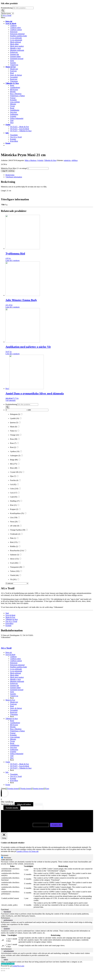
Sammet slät (14, 686)
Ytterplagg (14, 714)
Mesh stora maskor (17, 677)
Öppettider (14, 774)
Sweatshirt (14, 710)
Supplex (13, 694)
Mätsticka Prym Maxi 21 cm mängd (14, 168)
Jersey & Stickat (16, 708)
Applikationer (15, 723)
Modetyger (14, 702)
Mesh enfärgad (15, 673)
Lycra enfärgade (16, 669)
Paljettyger (14, 683)
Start (7, 613)
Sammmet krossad (16, 690)
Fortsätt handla (12, 807)
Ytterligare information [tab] (14, 177)
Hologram (13, 663)
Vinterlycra (14, 696)
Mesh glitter (14, 675)
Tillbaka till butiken (24, 804)
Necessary (7, 858)
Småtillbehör (14, 745)
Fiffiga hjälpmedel (16, 754)
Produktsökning (6, 8)
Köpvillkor (9, 623)
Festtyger (13, 704)
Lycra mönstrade (16, 671)
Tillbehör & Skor (50, 160)
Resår (12, 743)
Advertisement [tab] (6, 949)
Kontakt (8, 626)
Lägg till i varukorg (8, 171)
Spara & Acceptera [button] (8, 964)
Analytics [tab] (4, 926)
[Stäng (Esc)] (9, 968)
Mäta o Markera (30, 160)
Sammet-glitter (15, 688)
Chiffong (13, 657)
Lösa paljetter (15, 737)
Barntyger (13, 712)
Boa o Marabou (15, 729)
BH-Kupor (14, 725)
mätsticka (67, 160)
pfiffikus (75, 160)
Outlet (8, 762)
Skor (12, 758)
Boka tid (9, 652)
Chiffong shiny (15, 659)
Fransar (12, 733)
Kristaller (13, 735)
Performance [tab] (5, 918)
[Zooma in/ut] (2, 968)
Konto (8, 785)
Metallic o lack (15, 679)
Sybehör (40, 160)
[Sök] (3, 10)
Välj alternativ (11, 400)
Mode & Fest (10, 617)
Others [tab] (3, 957)
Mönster (13, 739)
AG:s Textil (6, 648)
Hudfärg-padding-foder (18, 667)
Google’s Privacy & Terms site (27, 851)
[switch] (2, 911)
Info (7, 772)
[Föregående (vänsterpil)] (2, 970)
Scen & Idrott (10, 615)
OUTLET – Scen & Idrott (19, 766)
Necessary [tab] (4, 855)
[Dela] (6, 968)
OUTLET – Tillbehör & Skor (21, 768)
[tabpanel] (47, 884)
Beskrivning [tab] (10, 175)
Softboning (14, 750)
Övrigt (12, 741)
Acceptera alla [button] (56, 825)
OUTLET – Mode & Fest (19, 764)
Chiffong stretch (16, 661)
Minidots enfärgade (17, 681)
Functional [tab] (5, 909)
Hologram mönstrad (17, 665)
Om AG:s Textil (11, 621)
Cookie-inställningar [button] (40, 825)
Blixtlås (13, 727)
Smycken (13, 747)
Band (12, 721)
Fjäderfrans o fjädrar (17, 731)
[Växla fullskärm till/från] (4, 968)
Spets (12, 692)
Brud (12, 706)
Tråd (11, 756)
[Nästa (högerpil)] (4, 970)
